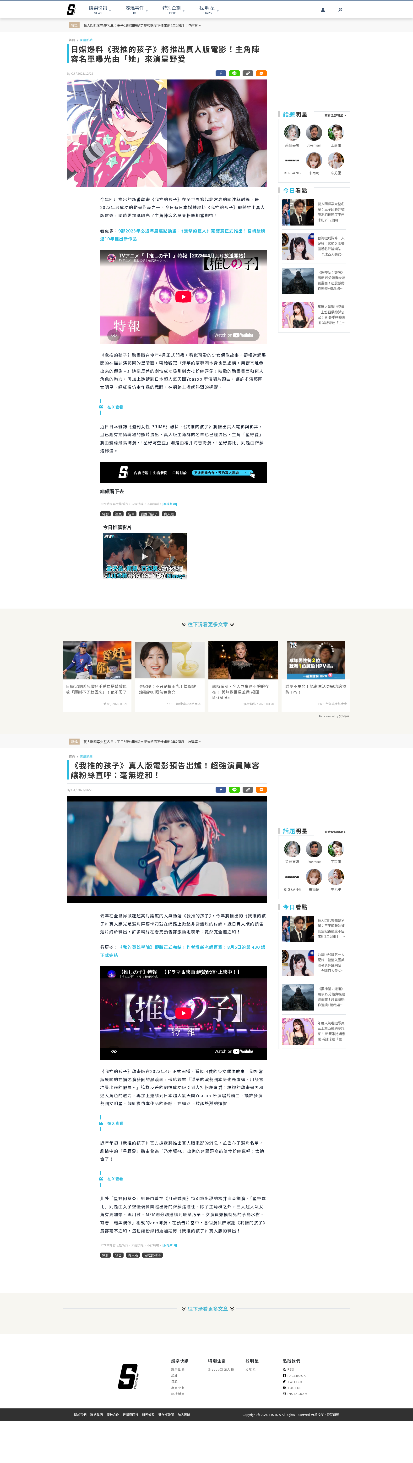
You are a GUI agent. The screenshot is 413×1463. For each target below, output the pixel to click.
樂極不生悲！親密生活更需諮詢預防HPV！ (315, 689)
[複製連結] (247, 73)
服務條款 (148, 1414)
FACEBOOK (297, 1375)
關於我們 (80, 1414)
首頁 (72, 40)
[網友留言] (261, 73)
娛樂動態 (178, 1369)
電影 (105, 513)
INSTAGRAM (297, 1393)
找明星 (250, 1369)
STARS (207, 9)
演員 (118, 513)
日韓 (174, 1381)
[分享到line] (234, 73)
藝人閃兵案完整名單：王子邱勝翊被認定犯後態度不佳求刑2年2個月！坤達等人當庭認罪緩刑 (143, 25)
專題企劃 (178, 1387)
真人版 (169, 513)
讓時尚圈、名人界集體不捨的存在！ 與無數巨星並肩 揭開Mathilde (240, 691)
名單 (131, 513)
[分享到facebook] (221, 73)
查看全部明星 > (335, 115)
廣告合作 (113, 1414)
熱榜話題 (178, 1393)
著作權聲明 (166, 1414)
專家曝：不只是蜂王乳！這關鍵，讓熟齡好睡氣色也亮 (169, 689)
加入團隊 (184, 1414)
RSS (291, 1369)
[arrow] (71, 9)
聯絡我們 (96, 1414)
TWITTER (295, 1381)
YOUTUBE (296, 1387)
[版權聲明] (169, 504)
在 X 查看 (115, 407)
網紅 (174, 1375)
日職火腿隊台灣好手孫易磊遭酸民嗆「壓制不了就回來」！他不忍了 (96, 689)
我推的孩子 (149, 513)
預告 (118, 1255)
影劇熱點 (86, 40)
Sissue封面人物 (221, 1369)
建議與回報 (130, 1414)
